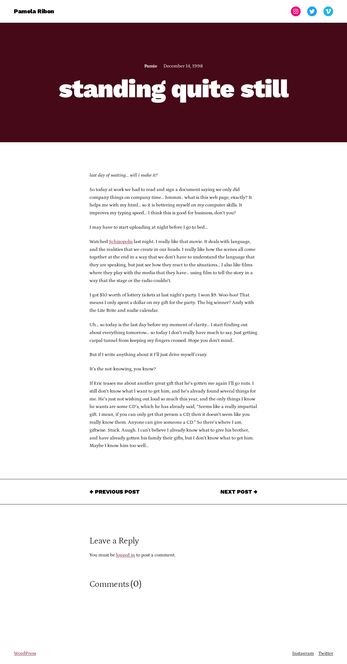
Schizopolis (121, 241)
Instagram (303, 653)
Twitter (325, 653)
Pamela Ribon (34, 11)
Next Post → (239, 491)
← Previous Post (114, 491)
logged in (125, 555)
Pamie (150, 66)
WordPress (25, 653)
